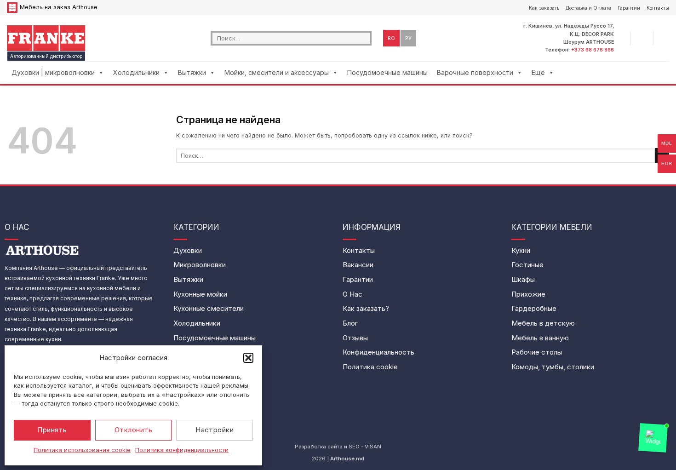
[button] (248, 357)
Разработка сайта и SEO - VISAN (338, 446)
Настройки (214, 429)
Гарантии (629, 8)
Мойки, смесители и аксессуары (276, 72)
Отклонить (133, 429)
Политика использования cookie (82, 449)
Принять (52, 429)
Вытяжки (192, 72)
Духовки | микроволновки (53, 72)
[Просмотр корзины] (664, 38)
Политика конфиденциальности (182, 449)
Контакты (658, 8)
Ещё (538, 72)
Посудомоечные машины (387, 72)
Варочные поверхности (475, 72)
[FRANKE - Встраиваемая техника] (46, 38)
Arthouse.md (347, 458)
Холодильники (136, 72)
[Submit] (365, 38)
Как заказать (544, 8)
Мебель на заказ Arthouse (58, 7)
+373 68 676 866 (592, 49)
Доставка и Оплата (588, 8)
